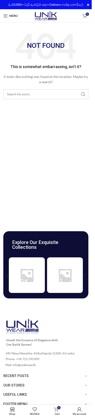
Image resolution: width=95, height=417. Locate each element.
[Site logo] (46, 15)
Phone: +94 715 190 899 (23, 359)
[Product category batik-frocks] (27, 275)
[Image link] (22, 325)
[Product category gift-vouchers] (65, 275)
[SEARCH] (83, 94)
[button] (7, 275)
